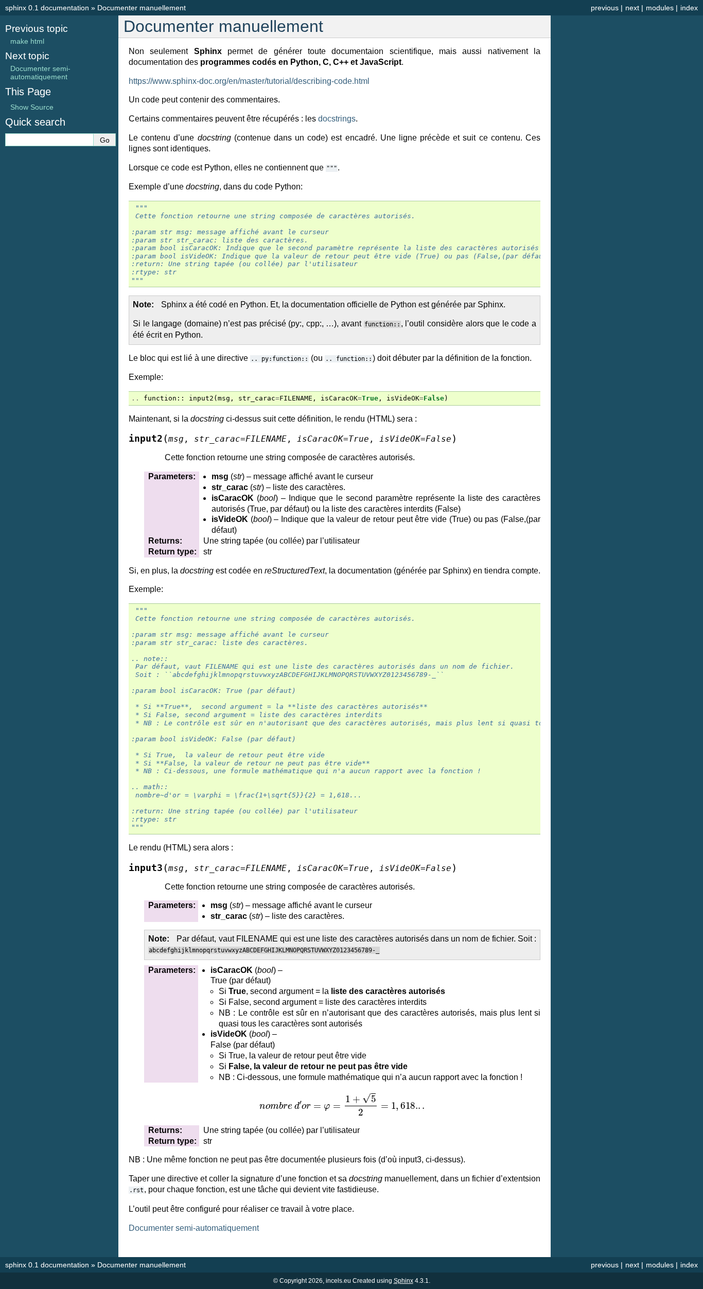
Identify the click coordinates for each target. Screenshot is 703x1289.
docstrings (337, 118)
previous (605, 8)
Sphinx (403, 1280)
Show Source (32, 107)
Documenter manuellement (141, 8)
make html (27, 41)
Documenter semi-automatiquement (40, 72)
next (632, 8)
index (689, 8)
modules (660, 8)
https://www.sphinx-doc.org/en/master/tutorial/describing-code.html (249, 81)
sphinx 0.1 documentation (47, 8)
